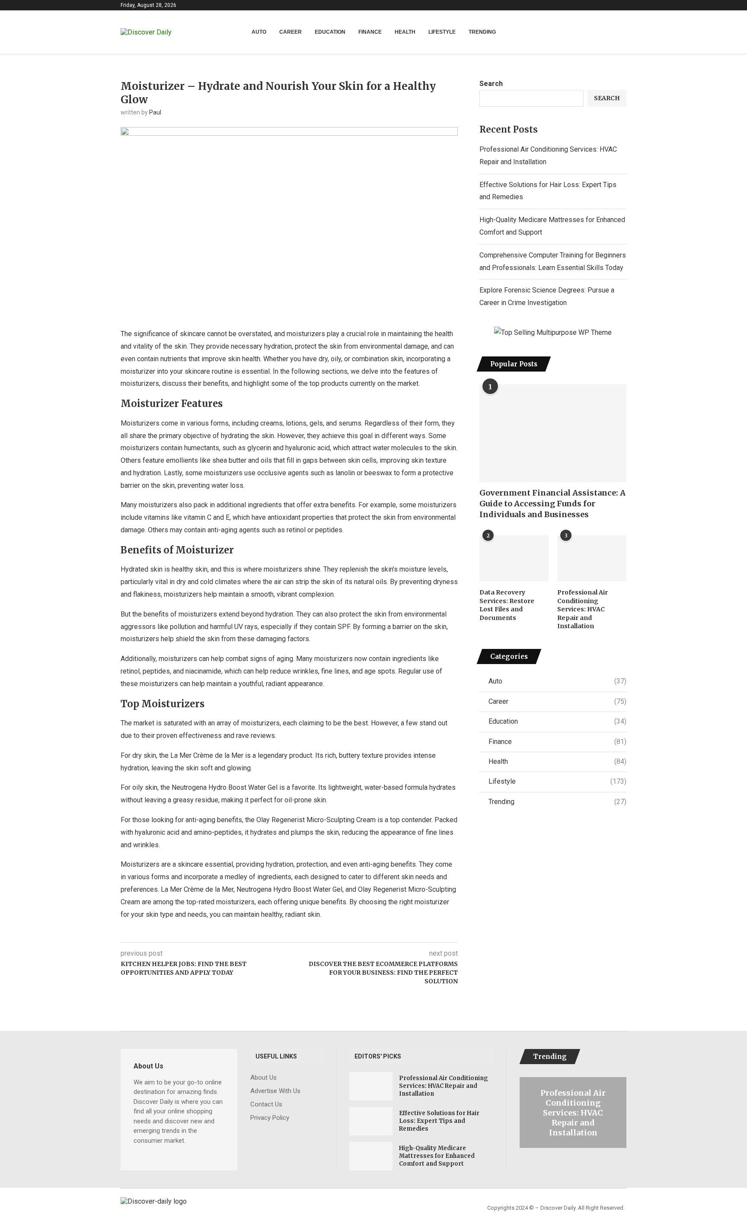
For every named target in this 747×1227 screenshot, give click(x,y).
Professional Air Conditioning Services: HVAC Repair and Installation (582, 609)
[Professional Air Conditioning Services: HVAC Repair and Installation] (591, 558)
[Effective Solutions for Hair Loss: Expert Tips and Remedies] (371, 1121)
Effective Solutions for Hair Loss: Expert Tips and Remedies (439, 1120)
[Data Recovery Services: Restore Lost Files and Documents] (514, 558)
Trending (482, 32)
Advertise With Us (275, 1091)
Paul (155, 112)
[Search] (622, 32)
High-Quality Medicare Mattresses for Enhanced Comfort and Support (437, 1155)
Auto (259, 32)
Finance (370, 32)
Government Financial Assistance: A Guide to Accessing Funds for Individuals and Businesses (552, 503)
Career (290, 32)
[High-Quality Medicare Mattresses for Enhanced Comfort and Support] (371, 1156)
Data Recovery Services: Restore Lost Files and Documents (506, 605)
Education (330, 32)
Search (491, 83)
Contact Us (266, 1104)
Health (405, 32)
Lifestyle (442, 32)
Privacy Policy (269, 1118)
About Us (263, 1077)
